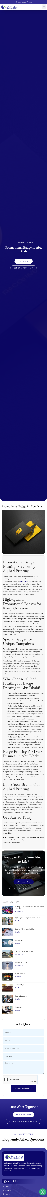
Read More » (19, 911)
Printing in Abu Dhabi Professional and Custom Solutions (29, 907)
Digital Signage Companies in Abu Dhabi (27, 918)
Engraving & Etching (21, 962)
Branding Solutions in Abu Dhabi (25, 929)
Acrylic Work (18, 940)
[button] (44, 6)
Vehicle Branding (20, 973)
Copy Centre (18, 1007)
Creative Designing (21, 996)
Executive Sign (19, 985)
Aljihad (22, 581)
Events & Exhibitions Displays (24, 951)
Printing (28, 581)
